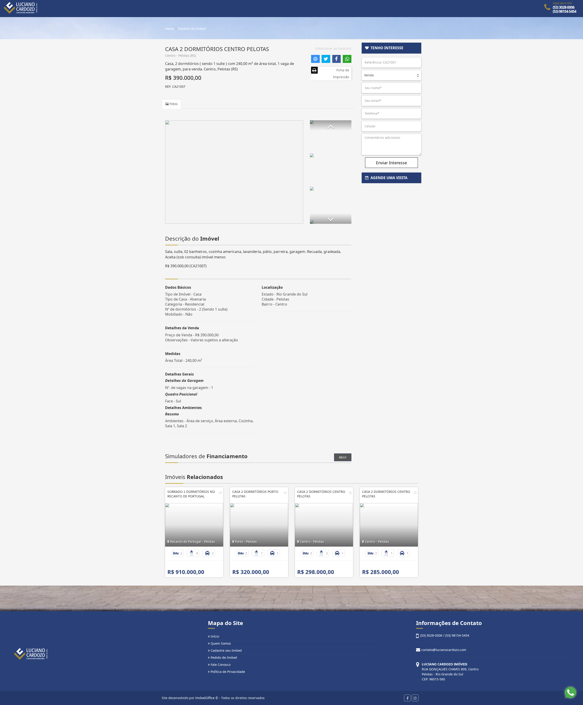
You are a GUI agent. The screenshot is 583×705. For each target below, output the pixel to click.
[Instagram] (415, 698)
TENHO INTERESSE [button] (386, 47)
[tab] (392, 48)
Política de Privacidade (227, 671)
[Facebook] (407, 698)
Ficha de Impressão (341, 73)
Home (169, 28)
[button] (330, 125)
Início (214, 636)
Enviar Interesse (391, 162)
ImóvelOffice (205, 698)
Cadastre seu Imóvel (226, 650)
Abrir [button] (343, 457)
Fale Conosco (220, 664)
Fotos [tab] (173, 104)
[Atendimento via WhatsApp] (570, 692)
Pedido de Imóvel (223, 657)
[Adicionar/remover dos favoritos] (220, 492)
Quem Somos (220, 643)
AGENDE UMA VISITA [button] (388, 177)
